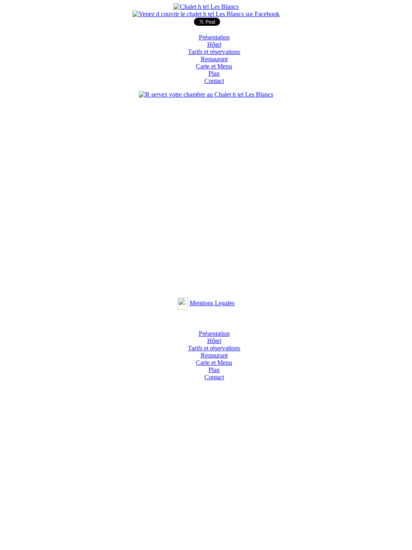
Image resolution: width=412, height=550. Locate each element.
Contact (214, 80)
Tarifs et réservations (214, 51)
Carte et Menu (214, 66)
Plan (214, 73)
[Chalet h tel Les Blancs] (206, 6)
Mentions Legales (212, 303)
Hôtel (214, 44)
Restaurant (214, 59)
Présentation (214, 37)
